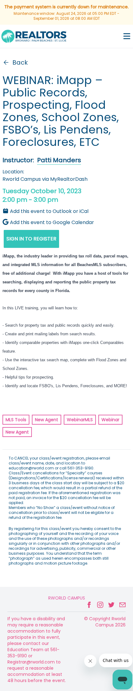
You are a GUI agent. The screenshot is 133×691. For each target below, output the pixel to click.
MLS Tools (16, 420)
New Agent (46, 420)
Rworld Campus (66, 598)
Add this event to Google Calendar (52, 222)
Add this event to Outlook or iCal (49, 211)
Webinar (110, 420)
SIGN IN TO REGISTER (31, 238)
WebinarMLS (80, 420)
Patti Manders (59, 160)
